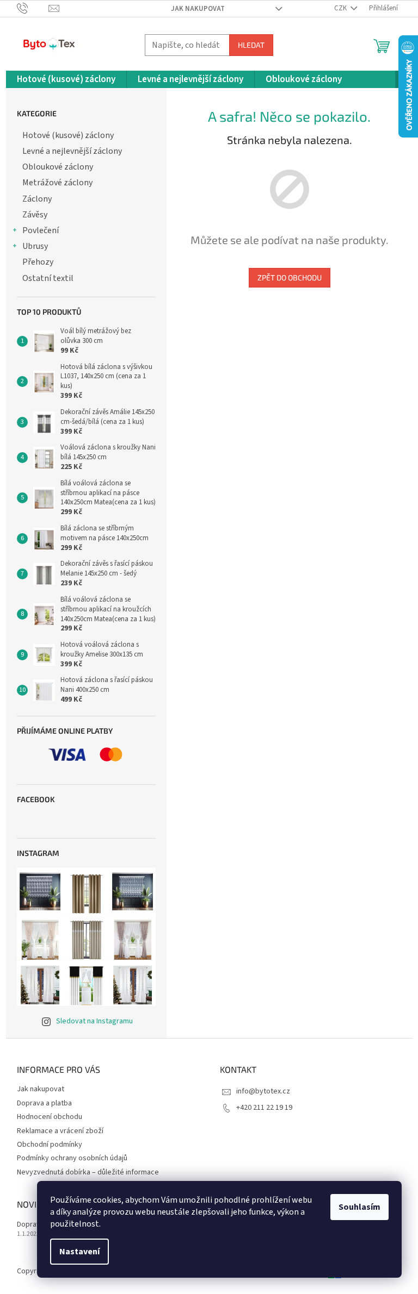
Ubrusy (35, 246)
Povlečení (40, 230)
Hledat (251, 44)
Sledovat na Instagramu (94, 1021)
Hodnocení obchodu (49, 1116)
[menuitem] (66, 80)
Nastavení (79, 1252)
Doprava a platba (44, 1103)
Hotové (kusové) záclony (68, 135)
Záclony (37, 199)
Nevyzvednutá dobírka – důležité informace (88, 1172)
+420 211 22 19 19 (264, 1107)
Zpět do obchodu (289, 277)
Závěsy (34, 215)
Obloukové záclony (57, 167)
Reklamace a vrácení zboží (60, 1131)
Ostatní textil (47, 278)
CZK (341, 8)
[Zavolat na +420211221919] (33, 8)
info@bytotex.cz (263, 1091)
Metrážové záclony (57, 183)
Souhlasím (359, 1207)
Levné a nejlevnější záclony (72, 151)
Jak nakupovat (198, 9)
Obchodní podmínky (49, 1144)
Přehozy (37, 262)
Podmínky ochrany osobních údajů (72, 1158)
